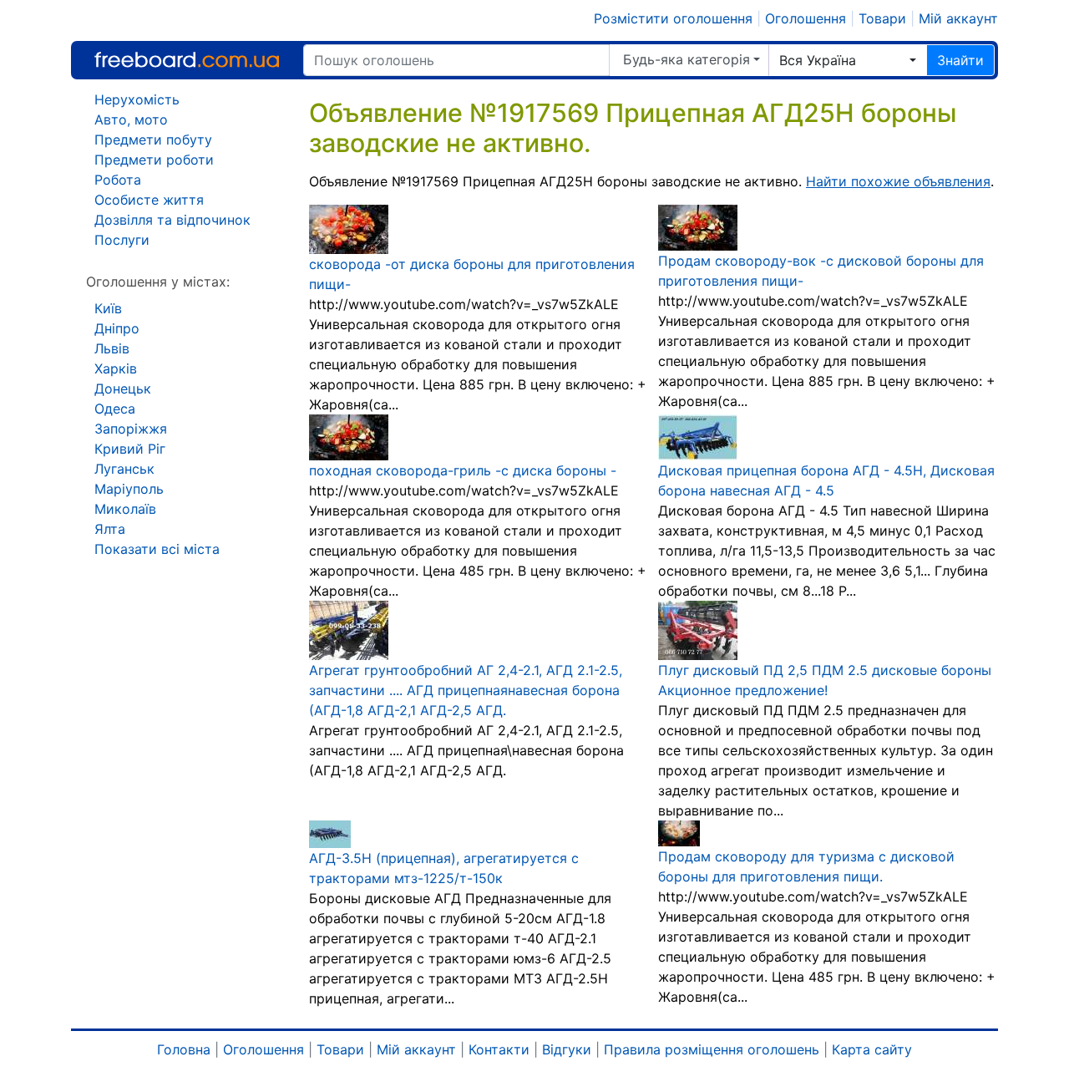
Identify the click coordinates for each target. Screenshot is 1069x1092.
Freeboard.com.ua (186, 60)
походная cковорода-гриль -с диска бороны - (462, 470)
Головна (183, 1049)
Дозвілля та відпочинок (172, 219)
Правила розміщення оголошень (711, 1049)
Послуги (121, 239)
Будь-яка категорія (686, 59)
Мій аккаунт (958, 18)
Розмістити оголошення (673, 18)
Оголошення (805, 18)
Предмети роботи (154, 159)
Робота (117, 179)
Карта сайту (872, 1049)
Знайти (960, 60)
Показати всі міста (157, 549)
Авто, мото (131, 119)
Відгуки (566, 1049)
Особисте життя (149, 199)
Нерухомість (137, 99)
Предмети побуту (153, 139)
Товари (882, 18)
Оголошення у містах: (158, 281)
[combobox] (847, 60)
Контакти (499, 1049)
